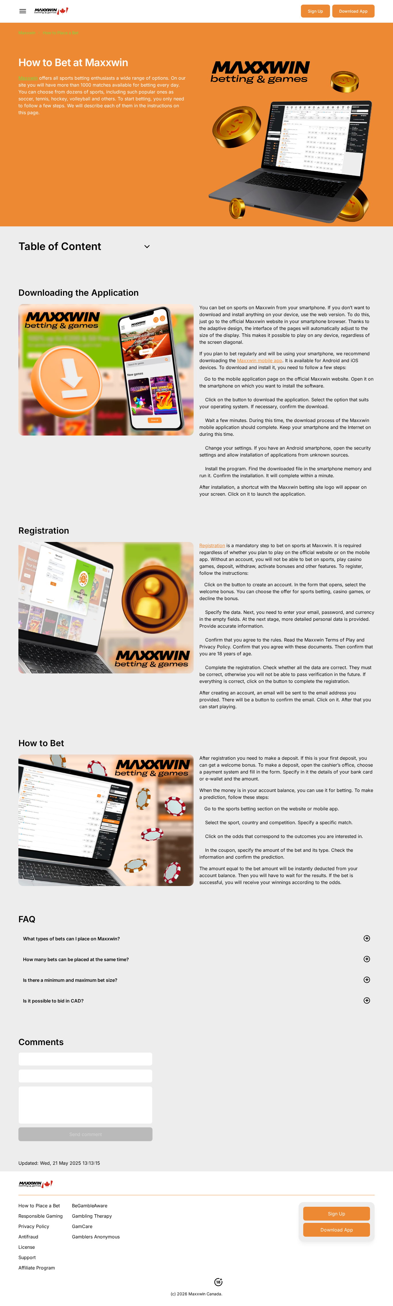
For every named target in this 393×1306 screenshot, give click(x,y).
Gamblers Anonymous (96, 1237)
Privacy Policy (33, 1226)
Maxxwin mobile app (259, 360)
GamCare (82, 1226)
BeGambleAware (89, 1205)
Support (27, 1257)
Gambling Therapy (92, 1216)
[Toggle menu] (22, 11)
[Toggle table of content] (147, 246)
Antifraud (28, 1237)
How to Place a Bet (39, 1205)
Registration (212, 545)
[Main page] (51, 11)
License (26, 1247)
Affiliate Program (36, 1268)
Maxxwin (26, 32)
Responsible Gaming (40, 1216)
